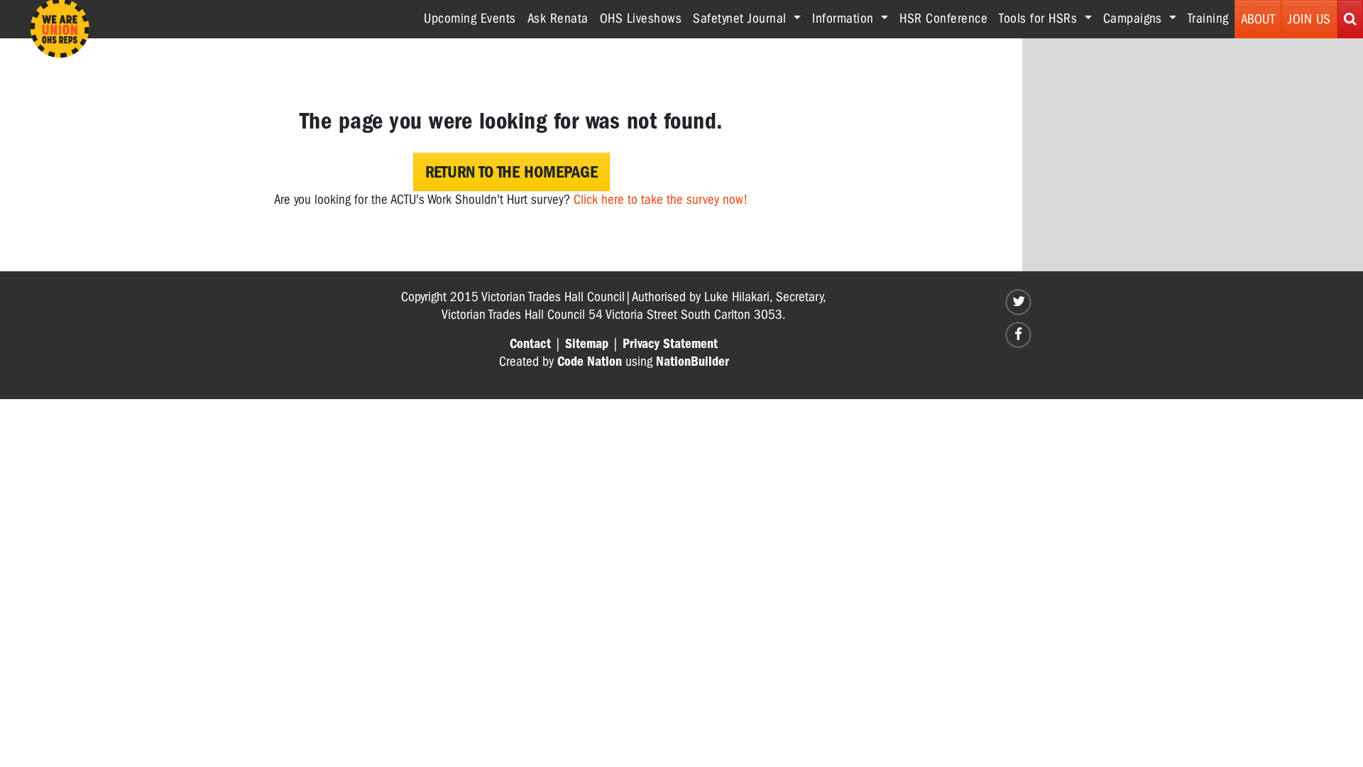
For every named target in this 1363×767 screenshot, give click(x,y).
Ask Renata (558, 18)
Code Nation (589, 361)
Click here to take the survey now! (661, 199)
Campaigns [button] (1134, 18)
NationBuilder (692, 361)
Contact (530, 344)
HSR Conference (943, 18)
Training (1208, 18)
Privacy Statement (670, 344)
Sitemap (586, 344)
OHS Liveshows (641, 18)
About (1258, 19)
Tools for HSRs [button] (1040, 18)
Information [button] (844, 18)
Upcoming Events (470, 18)
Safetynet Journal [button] (741, 18)
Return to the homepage (511, 172)
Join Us (1309, 19)
